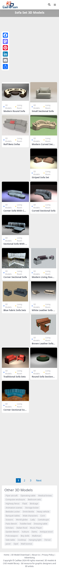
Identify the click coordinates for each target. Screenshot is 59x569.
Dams (34, 531)
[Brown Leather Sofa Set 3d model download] (43, 324)
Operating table (28, 495)
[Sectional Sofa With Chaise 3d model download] (15, 225)
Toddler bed (25, 523)
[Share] (5, 66)
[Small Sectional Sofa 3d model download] (43, 92)
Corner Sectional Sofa (15, 277)
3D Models (8, 106)
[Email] (5, 60)
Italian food (22, 527)
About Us (36, 554)
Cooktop (22, 539)
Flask (24, 503)
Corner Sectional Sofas (15, 411)
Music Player (36, 527)
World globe (22, 519)
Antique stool (46, 531)
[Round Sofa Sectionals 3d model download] (43, 358)
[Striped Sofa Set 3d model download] (43, 159)
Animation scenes (14, 507)
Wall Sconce (26, 543)
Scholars (10, 527)
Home (6, 554)
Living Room (19, 106)
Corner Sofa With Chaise (15, 212)
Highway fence (12, 503)
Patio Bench (11, 523)
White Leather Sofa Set (43, 311)
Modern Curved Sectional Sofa (43, 145)
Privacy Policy (48, 554)
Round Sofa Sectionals (43, 378)
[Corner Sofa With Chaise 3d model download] (15, 192)
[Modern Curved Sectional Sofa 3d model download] (43, 125)
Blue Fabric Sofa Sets (14, 310)
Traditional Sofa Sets (14, 376)
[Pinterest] (5, 48)
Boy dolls (25, 535)
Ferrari (48, 539)
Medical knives (45, 495)
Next (39, 480)
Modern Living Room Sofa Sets (43, 278)
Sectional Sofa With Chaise (15, 245)
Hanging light (35, 539)
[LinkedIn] (5, 54)
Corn (42, 515)
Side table (10, 539)
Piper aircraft (12, 495)
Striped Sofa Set (40, 177)
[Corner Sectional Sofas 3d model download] (15, 391)
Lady (32, 519)
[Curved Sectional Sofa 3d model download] (43, 192)
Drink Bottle (28, 511)
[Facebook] (5, 35)
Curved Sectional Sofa (43, 210)
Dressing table (40, 523)
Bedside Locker (13, 511)
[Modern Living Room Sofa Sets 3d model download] (43, 258)
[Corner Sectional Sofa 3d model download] (15, 258)
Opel (16, 543)
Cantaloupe (43, 519)
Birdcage (34, 503)
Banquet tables (13, 515)
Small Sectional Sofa (43, 111)
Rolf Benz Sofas (11, 144)
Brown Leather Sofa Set (43, 345)
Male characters (30, 515)
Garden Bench (12, 531)
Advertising (29, 557)
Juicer (8, 543)
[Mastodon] (5, 41)
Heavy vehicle (43, 511)
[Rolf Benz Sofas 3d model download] (15, 125)
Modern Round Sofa (14, 111)
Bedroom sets (34, 499)
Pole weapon (12, 535)
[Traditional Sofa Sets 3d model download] (15, 358)
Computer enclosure (15, 499)
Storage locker (32, 507)
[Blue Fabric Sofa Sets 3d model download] (15, 291)
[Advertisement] (29, 48)
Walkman (36, 535)
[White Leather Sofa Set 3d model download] (43, 291)
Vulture (25, 531)
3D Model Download (20, 554)
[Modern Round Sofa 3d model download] (15, 92)
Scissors (9, 519)
